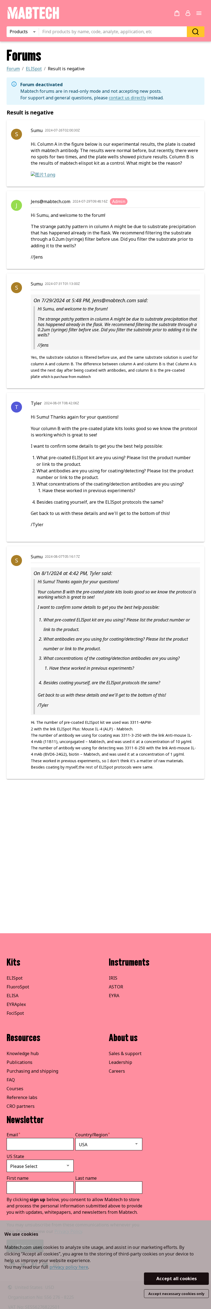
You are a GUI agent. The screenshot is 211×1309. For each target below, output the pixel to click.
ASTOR (116, 987)
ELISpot (15, 978)
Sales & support (125, 1053)
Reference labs (22, 1097)
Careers (117, 1071)
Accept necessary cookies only (176, 1293)
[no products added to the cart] (176, 13)
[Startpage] (33, 18)
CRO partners (21, 1106)
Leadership (120, 1062)
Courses (15, 1089)
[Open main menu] (198, 13)
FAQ (11, 1080)
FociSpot (15, 1013)
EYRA (114, 996)
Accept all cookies (176, 1279)
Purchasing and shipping (32, 1071)
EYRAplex (16, 1004)
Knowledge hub (23, 1053)
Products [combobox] (19, 32)
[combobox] (114, 31)
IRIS (113, 978)
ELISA (12, 996)
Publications (19, 1062)
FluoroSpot (18, 987)
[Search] (195, 31)
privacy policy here (68, 1267)
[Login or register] (187, 13)
